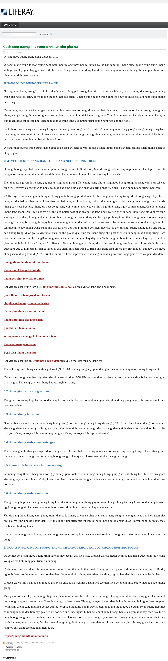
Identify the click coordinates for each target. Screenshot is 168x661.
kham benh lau (26, 352)
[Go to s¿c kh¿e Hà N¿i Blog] (17, 12)
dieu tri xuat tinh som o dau (54, 286)
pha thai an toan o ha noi (20, 328)
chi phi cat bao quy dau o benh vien (26, 303)
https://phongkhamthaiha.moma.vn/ (26, 635)
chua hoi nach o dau (46, 360)
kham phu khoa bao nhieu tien (23, 319)
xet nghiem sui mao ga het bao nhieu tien (30, 336)
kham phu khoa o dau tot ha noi (24, 311)
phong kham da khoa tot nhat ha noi (27, 262)
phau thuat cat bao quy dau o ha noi (27, 295)
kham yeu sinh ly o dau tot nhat (24, 278)
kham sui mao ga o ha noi (20, 344)
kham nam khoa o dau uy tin (22, 270)
